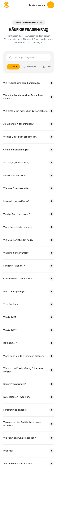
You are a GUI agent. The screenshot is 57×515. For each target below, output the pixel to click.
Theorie (50, 67)
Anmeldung (32, 67)
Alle (15, 67)
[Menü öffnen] (50, 4)
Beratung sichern (37, 5)
